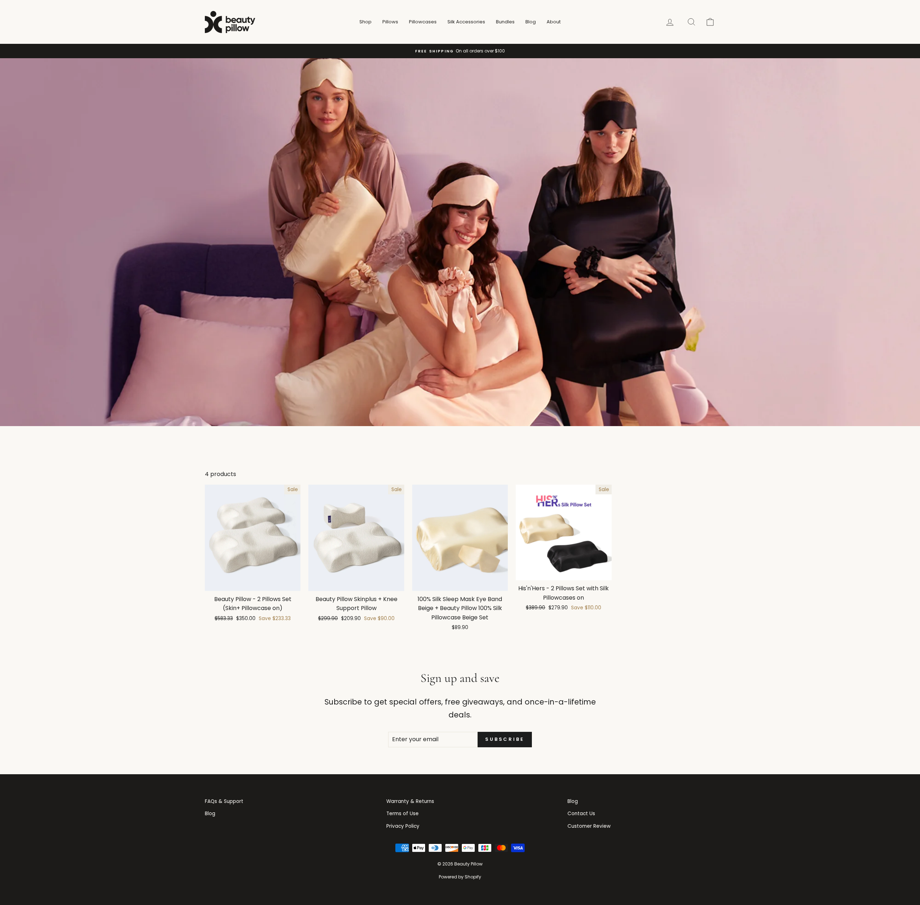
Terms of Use (402, 813)
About (554, 21)
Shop (365, 21)
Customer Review (589, 826)
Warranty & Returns (410, 801)
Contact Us (581, 813)
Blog (530, 21)
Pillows (390, 21)
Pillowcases (423, 21)
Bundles (505, 21)
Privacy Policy (402, 826)
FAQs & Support (224, 801)
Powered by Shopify (460, 877)
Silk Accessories (466, 21)
